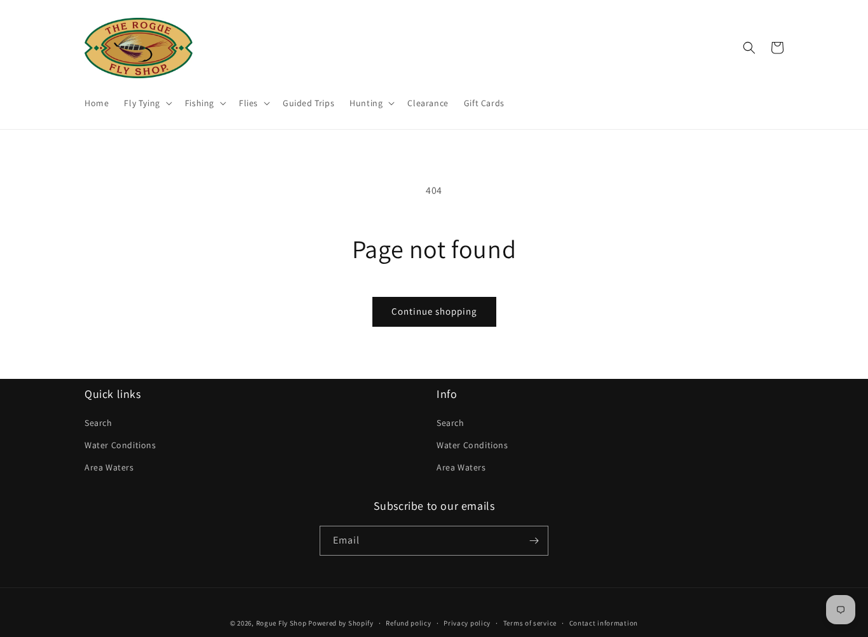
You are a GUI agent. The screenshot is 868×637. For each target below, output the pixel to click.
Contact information (603, 623)
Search (98, 422)
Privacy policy (467, 623)
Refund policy (408, 623)
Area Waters (109, 467)
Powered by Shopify (341, 623)
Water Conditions (120, 445)
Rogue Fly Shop (281, 623)
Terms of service (530, 623)
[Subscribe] (534, 541)
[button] (146, 103)
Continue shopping (434, 311)
